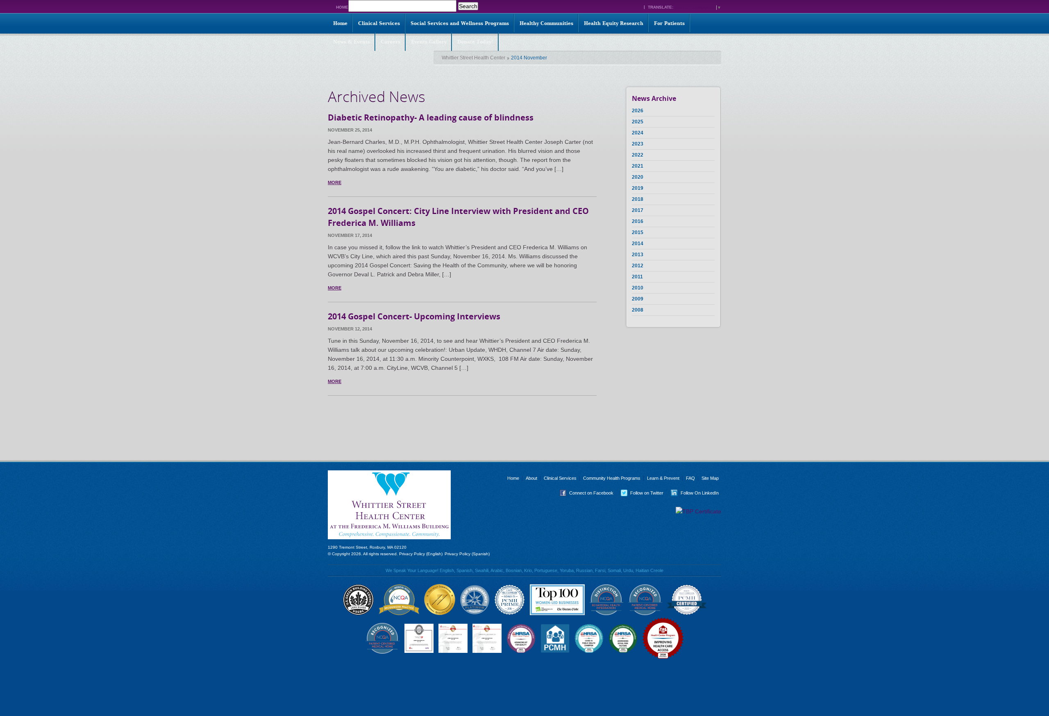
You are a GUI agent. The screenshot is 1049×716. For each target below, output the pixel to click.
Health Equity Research (613, 23)
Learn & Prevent (663, 478)
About (531, 478)
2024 (637, 133)
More (334, 182)
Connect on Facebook (584, 492)
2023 (637, 144)
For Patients (669, 23)
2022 (637, 155)
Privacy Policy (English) (421, 554)
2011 (637, 277)
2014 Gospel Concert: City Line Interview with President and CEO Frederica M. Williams (458, 216)
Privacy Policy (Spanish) (467, 554)
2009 (637, 299)
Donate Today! (475, 42)
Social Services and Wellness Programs (460, 23)
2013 (637, 255)
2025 (637, 122)
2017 (637, 210)
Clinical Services (379, 23)
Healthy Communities (546, 23)
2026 (637, 111)
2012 (637, 266)
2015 (637, 232)
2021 (637, 166)
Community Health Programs (611, 478)
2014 (637, 243)
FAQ (690, 478)
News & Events (351, 42)
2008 (637, 310)
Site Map (710, 478)
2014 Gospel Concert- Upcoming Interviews (414, 316)
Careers (390, 42)
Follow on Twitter (640, 492)
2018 (637, 199)
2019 (637, 188)
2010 (637, 288)
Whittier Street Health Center (473, 58)
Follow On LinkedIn (693, 492)
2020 (637, 177)
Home (342, 7)
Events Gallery (429, 42)
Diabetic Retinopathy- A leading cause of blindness (431, 117)
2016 (637, 221)
